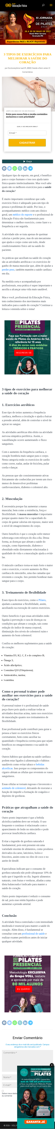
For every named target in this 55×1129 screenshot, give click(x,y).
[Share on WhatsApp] (14, 168)
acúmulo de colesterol (14, 788)
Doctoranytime (14, 68)
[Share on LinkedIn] (25, 168)
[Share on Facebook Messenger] (9, 168)
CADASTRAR (27, 142)
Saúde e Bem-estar (40, 68)
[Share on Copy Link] (20, 168)
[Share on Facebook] (4, 168)
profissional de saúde (33, 933)
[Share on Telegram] (30, 168)
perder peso (8, 269)
